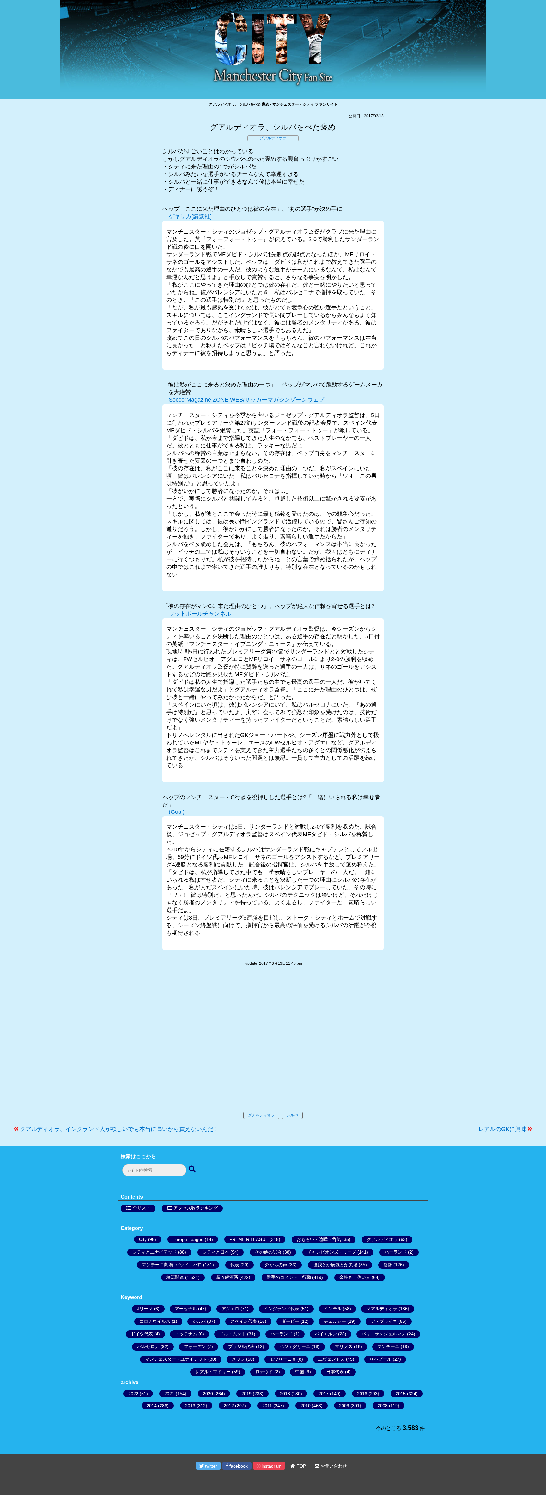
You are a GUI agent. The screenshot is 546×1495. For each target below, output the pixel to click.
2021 (169, 1393)
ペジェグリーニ (294, 1346)
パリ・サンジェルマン (383, 1333)
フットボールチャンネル (200, 614)
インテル (333, 1308)
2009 (344, 1405)
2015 (401, 1393)
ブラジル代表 (241, 1346)
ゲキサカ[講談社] (190, 216)
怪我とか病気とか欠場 (335, 1264)
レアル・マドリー (213, 1371)
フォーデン (195, 1346)
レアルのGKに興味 (502, 1129)
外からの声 (276, 1264)
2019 (246, 1393)
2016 (362, 1393)
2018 (285, 1393)
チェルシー (335, 1321)
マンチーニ (388, 1346)
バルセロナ (148, 1346)
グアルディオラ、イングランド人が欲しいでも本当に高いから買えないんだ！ (119, 1129)
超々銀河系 (227, 1277)
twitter (210, 1465)
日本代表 (335, 1371)
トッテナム (186, 1333)
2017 (323, 1393)
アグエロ (230, 1308)
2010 (305, 1405)
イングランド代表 (281, 1308)
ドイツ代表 (142, 1333)
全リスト (141, 1208)
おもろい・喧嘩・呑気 (319, 1239)
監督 (387, 1264)
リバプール (380, 1359)
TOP (300, 1465)
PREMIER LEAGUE (248, 1239)
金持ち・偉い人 (354, 1277)
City (143, 1239)
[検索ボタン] (193, 1169)
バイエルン (326, 1333)
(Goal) (177, 812)
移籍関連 (175, 1277)
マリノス (344, 1346)
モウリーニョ (283, 1359)
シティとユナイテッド (154, 1252)
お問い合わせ (333, 1465)
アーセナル (186, 1308)
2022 (133, 1393)
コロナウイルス (154, 1321)
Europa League (188, 1239)
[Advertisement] (273, 1045)
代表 (234, 1264)
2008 (383, 1405)
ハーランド (396, 1252)
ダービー (290, 1321)
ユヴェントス (331, 1359)
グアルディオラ (273, 138)
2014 (152, 1405)
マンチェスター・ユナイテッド (176, 1359)
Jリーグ (145, 1308)
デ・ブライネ (384, 1321)
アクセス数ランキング (195, 1208)
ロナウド (264, 1371)
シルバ (292, 1115)
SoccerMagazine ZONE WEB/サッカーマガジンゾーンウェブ (246, 400)
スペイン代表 (243, 1321)
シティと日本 (216, 1252)
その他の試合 (268, 1252)
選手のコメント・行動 (289, 1277)
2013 (190, 1405)
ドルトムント (232, 1333)
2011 (267, 1405)
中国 (299, 1371)
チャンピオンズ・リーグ (331, 1252)
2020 (208, 1393)
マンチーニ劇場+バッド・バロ (172, 1264)
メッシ (238, 1359)
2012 (229, 1405)
